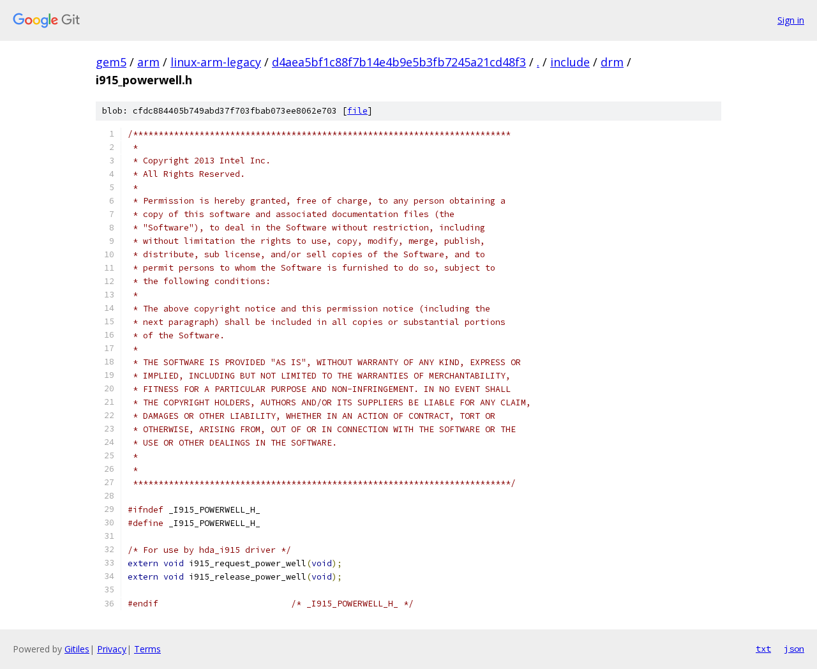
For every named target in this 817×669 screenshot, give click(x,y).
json (794, 648)
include (570, 62)
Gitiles (76, 649)
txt (763, 648)
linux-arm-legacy (215, 62)
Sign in (790, 20)
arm (148, 62)
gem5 (111, 62)
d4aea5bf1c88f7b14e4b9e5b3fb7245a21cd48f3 (399, 62)
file (357, 110)
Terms (147, 649)
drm (612, 62)
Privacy (111, 649)
